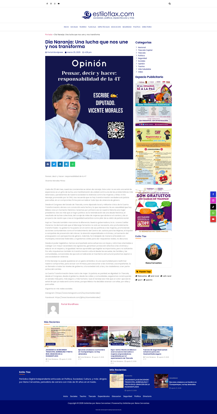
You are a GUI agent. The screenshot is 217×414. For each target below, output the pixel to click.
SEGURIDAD (83, 344)
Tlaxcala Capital (117, 344)
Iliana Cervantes (154, 263)
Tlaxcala (92, 27)
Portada (48, 34)
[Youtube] (58, 3)
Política (136, 27)
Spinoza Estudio (117, 409)
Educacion (116, 27)
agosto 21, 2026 (66, 359)
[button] (47, 164)
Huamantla (50, 344)
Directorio (147, 27)
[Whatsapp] (55, 3)
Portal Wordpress (53, 359)
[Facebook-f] (47, 3)
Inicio (66, 27)
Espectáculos (104, 27)
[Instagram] (51, 3)
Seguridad (127, 27)
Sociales (74, 27)
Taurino (82, 27)
